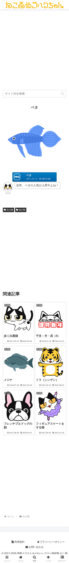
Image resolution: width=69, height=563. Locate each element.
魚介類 (22, 210)
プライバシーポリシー (52, 541)
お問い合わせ (36, 547)
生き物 (10, 210)
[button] (62, 94)
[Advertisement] (34, 51)
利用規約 (19, 541)
